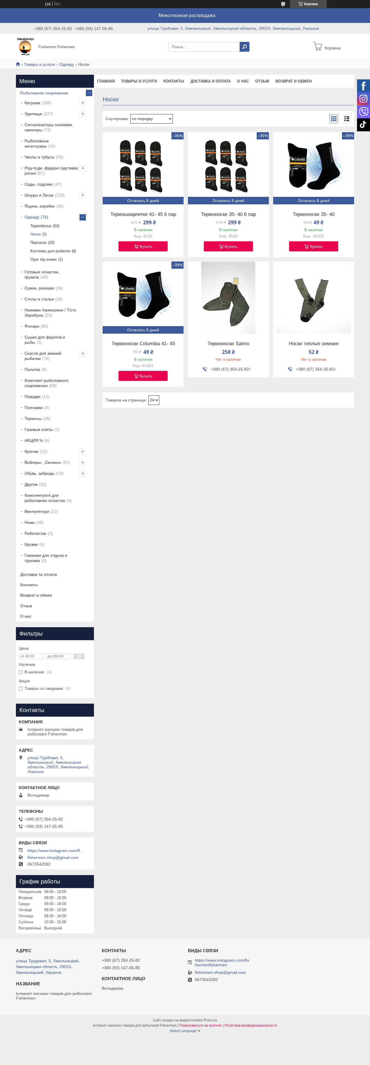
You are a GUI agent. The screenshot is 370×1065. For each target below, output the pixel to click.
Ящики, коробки (40, 206)
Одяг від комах (43, 259)
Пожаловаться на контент (200, 1025)
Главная (106, 81)
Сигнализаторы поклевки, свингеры (49, 127)
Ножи (30, 522)
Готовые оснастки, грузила (42, 274)
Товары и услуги (39, 64)
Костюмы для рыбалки (50, 251)
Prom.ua (210, 1020)
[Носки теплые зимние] (313, 297)
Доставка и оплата (210, 81)
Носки (35, 234)
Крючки (31, 451)
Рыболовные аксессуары (37, 143)
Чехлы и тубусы (39, 157)
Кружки (31, 544)
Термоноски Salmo (228, 343)
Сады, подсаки (39, 184)
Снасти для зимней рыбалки (43, 356)
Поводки (32, 396)
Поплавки (34, 407)
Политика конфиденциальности (251, 1025)
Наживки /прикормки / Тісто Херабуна (50, 312)
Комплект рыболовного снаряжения (47, 383)
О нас (243, 81)
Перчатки (38, 242)
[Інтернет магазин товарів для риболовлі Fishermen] (25, 46)
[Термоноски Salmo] (228, 297)
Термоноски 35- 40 (313, 214)
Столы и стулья (39, 299)
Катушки (32, 102)
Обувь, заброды (40, 473)
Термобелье (40, 226)
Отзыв (262, 81)
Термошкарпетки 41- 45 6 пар (143, 214)
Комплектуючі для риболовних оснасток (45, 498)
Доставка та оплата (38, 574)
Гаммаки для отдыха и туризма (46, 558)
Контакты (173, 81)
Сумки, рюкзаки (39, 288)
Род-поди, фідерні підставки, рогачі (52, 170)
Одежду (66, 64)
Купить (146, 246)
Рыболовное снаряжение (44, 93)
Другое (31, 484)
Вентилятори (37, 511)
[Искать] (244, 47)
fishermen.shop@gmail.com (53, 857)
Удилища (33, 113)
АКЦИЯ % (34, 440)
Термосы (33, 418)
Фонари (32, 326)
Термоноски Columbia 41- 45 (143, 343)
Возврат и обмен (293, 81)
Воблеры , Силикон (43, 462)
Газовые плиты (39, 429)
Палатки (32, 369)
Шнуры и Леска (39, 195)
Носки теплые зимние (313, 343)
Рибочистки (35, 533)
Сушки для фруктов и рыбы (45, 340)
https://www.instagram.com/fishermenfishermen (56, 850)
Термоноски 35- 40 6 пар (228, 214)
